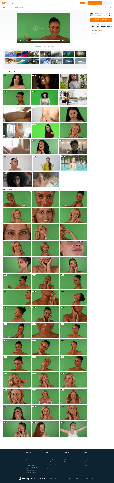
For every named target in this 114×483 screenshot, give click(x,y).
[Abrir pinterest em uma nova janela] (38, 478)
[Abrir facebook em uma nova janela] (31, 478)
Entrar (107, 3)
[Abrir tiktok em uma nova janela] (40, 478)
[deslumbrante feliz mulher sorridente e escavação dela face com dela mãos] (45, 265)
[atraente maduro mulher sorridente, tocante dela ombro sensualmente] (16, 97)
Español (85, 458)
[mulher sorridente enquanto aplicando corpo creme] (73, 199)
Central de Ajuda (68, 456)
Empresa (28, 461)
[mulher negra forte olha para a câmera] (73, 146)
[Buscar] (106, 7)
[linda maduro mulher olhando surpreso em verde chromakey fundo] (45, 396)
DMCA (47, 458)
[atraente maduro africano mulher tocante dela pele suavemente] (45, 363)
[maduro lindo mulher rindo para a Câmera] (17, 380)
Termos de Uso (72, 478)
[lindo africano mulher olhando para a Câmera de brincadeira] (17, 363)
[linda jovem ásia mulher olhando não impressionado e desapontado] (17, 81)
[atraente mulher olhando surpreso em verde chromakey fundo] (17, 429)
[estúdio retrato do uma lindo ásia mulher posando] (73, 114)
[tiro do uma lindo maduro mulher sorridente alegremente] (73, 130)
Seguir (109, 15)
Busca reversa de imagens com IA (32, 468)
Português (86, 459)
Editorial (36, 3)
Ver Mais (80, 61)
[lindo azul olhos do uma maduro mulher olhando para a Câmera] (17, 232)
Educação (28, 463)
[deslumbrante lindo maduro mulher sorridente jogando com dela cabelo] (45, 232)
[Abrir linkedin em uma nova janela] (36, 478)
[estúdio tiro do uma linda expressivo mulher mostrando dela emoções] (17, 412)
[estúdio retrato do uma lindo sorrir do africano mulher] (45, 330)
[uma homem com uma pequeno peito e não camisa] (45, 114)
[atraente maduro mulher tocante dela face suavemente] (45, 314)
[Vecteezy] (7, 3)
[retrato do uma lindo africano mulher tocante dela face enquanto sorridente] (73, 314)
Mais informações (94, 33)
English (85, 456)
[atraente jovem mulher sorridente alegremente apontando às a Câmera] (45, 130)
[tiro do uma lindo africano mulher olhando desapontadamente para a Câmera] (73, 363)
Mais (42, 3)
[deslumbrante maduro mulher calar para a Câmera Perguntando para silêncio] (17, 396)
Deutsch (85, 461)
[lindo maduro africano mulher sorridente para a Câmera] (45, 347)
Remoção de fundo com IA (32, 470)
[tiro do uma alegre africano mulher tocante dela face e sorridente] (45, 297)
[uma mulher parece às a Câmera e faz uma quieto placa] (45, 412)
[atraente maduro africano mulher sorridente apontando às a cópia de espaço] (17, 281)
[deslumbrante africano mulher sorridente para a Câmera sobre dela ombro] (17, 314)
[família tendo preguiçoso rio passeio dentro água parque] (46, 179)
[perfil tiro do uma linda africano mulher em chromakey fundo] (17, 297)
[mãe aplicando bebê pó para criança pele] (16, 146)
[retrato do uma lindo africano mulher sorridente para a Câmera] (45, 199)
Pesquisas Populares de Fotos (51, 465)
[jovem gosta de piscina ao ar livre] (74, 163)
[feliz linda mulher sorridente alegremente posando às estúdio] (73, 248)
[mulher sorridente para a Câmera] (45, 248)
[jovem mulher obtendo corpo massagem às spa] (17, 114)
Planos (77, 3)
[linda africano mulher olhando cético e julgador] (73, 330)
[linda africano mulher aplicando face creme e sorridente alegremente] (17, 199)
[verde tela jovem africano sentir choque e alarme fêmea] (44, 97)
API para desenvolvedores (31, 465)
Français (85, 463)
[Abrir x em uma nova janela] (42, 478)
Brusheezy (28, 456)
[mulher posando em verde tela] (73, 412)
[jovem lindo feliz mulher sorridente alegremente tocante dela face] (73, 265)
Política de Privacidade (80, 478)
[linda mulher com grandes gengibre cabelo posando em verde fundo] (45, 429)
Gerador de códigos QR (31, 472)
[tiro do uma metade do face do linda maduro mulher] (73, 232)
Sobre (65, 459)
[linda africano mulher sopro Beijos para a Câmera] (73, 347)
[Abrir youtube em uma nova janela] (44, 478)
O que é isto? (100, 30)
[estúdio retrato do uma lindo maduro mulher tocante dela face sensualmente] (45, 380)
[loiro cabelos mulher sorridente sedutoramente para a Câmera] (17, 248)
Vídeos (29, 3)
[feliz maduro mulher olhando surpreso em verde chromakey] (44, 146)
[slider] (45, 40)
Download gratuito (101, 20)
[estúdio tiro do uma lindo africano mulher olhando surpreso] (45, 281)
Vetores (17, 3)
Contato (66, 458)
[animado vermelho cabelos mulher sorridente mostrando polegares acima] (73, 429)
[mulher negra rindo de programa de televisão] (45, 81)
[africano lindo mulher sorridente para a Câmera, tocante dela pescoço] (73, 297)
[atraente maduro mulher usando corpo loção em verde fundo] (17, 330)
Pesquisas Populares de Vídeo (51, 468)
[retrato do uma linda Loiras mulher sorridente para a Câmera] (45, 215)
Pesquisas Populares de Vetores (51, 462)
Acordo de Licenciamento (51, 456)
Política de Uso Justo (90, 478)
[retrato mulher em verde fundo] (17, 215)
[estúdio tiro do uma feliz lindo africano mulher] (17, 347)
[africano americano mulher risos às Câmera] (17, 179)
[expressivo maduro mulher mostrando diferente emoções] (73, 396)
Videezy (27, 459)
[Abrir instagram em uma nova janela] (34, 478)
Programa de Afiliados (50, 459)
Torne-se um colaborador (67, 462)
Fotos (23, 3)
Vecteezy (28, 458)
